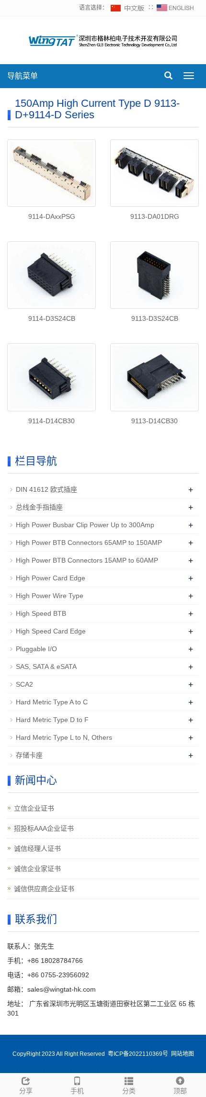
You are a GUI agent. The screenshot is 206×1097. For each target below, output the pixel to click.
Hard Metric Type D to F (52, 720)
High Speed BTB (41, 613)
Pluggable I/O (36, 649)
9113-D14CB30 (154, 421)
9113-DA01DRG (154, 216)
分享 (26, 1091)
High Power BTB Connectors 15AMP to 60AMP (87, 560)
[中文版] (128, 7)
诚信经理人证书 (37, 848)
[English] (175, 7)
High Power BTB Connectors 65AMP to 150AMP (89, 542)
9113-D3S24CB (154, 318)
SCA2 (24, 684)
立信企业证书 (34, 808)
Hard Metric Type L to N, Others (64, 737)
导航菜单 (22, 76)
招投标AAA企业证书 (44, 828)
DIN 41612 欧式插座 (46, 489)
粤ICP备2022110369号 (138, 1054)
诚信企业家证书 (37, 868)
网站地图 (182, 1054)
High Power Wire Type (49, 595)
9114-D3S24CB (51, 318)
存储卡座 (29, 755)
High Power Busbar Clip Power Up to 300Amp (85, 525)
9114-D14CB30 (51, 421)
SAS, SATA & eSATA (46, 666)
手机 (77, 1091)
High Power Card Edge (50, 578)
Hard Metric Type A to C (52, 702)
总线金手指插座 (39, 507)
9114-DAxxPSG (51, 216)
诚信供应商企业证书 (44, 889)
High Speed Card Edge (51, 631)
